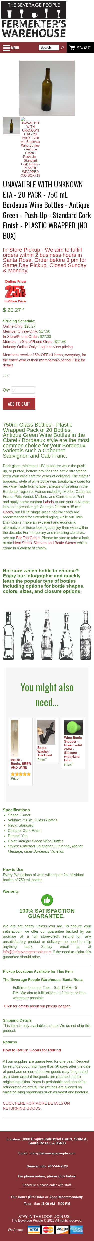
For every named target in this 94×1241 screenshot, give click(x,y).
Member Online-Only (20, 331)
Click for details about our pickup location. (37, 1006)
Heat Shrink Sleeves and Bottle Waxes (44, 543)
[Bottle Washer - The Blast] (46, 744)
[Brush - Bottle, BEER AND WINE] (14, 756)
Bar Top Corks (28, 538)
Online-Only (12, 326)
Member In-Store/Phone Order (28, 342)
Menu (15, 47)
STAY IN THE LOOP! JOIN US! (44, 1217)
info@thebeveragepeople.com (27, 952)
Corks (8, 512)
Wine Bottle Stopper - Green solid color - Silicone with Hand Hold (73, 749)
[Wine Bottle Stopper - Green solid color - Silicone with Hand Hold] (73, 734)
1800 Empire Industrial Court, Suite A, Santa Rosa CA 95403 (55, 1141)
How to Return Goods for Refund (32, 1050)
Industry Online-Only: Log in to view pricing (38, 347)
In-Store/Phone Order (20, 337)
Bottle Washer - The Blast (44, 751)
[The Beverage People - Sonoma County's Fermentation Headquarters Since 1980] (34, 38)
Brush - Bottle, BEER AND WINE (21, 763)
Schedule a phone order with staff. (47, 1185)
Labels (48, 502)
